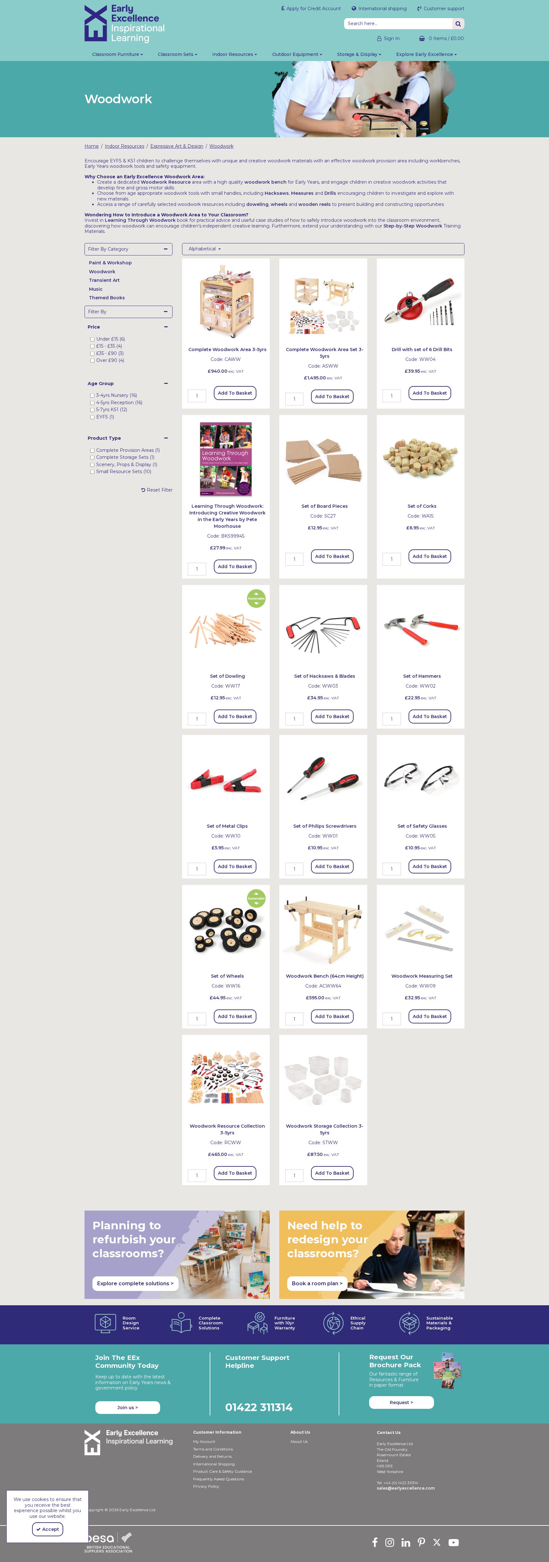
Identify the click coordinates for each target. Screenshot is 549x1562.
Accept (50, 1529)
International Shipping (214, 1464)
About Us (299, 1441)
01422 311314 (259, 1407)
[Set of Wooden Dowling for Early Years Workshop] (226, 628)
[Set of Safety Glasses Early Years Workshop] (421, 778)
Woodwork (102, 272)
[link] (374, 1542)
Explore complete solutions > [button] (135, 1283)
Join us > (128, 1407)
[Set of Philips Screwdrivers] (323, 778)
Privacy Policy (206, 1486)
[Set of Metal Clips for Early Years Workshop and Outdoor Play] (226, 778)
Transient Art (104, 280)
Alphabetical (203, 249)
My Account (204, 1441)
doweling (257, 204)
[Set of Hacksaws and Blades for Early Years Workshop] (323, 628)
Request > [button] (401, 1402)
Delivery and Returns (212, 1456)
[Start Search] (458, 23)
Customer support (443, 8)
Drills (330, 193)
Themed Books (107, 298)
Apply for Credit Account (313, 8)
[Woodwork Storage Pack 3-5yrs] (323, 1078)
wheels (279, 204)
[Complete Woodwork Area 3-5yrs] (226, 302)
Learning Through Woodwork (140, 220)
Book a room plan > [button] (317, 1283)
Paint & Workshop (110, 263)
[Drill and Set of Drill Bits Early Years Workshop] (421, 302)
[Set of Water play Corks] (421, 458)
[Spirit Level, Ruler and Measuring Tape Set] (421, 928)
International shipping (382, 8)
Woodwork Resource (166, 182)
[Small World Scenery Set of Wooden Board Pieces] (323, 458)
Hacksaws (277, 193)
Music (96, 289)
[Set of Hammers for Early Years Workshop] (421, 628)
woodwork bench (265, 182)
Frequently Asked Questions (218, 1479)
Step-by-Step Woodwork (412, 226)
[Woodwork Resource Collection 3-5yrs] (226, 1078)
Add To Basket (235, 393)
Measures (302, 193)
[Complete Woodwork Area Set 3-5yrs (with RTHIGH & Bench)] (323, 302)
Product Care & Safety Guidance (222, 1471)
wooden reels (314, 204)
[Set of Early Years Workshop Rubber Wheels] (226, 928)
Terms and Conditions (213, 1449)
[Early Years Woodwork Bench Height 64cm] (323, 928)
